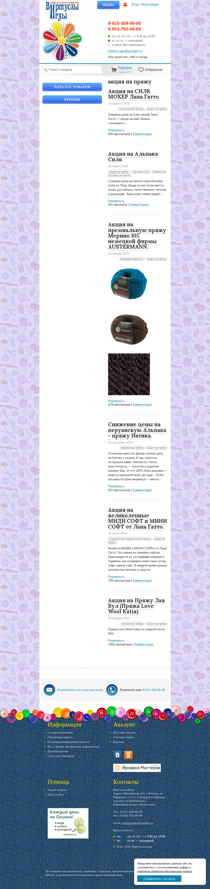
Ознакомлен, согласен (159, 878)
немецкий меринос (131, 259)
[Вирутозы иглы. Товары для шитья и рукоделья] (62, 31)
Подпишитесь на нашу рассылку (80, 690)
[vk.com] (117, 755)
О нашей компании (60, 732)
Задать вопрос (57, 789)
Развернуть (116, 130)
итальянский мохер (131, 108)
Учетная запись (123, 737)
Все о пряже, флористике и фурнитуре (73, 746)
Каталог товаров (72, 87)
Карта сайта (56, 794)
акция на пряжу (156, 108)
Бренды (72, 99)
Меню (108, 5)
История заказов (124, 732)
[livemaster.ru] (137, 768)
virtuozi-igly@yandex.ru (137, 823)
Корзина (118, 741)
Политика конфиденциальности (69, 741)
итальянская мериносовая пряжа (129, 538)
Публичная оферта (60, 737)
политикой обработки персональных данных (164, 871)
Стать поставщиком (61, 756)
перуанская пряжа (132, 447)
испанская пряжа (132, 623)
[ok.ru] (128, 755)
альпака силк (140, 171)
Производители (58, 751)
